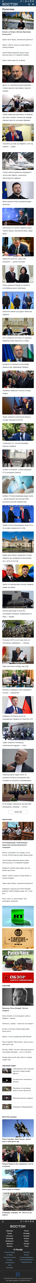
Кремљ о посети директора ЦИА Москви (16, 1037)
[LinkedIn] (30, 1)
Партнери (26, 1252)
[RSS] (3, 1)
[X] (23, 1)
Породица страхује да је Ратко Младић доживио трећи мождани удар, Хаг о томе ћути (17, 891)
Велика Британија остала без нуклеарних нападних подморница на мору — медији (17, 614)
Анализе (9, 1246)
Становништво (9, 1262)
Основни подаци (9, 1252)
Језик (9, 1265)
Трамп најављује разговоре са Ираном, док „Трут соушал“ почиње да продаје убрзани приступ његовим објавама (18, 117)
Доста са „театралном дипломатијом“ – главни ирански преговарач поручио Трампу (18, 88)
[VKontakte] (28, 1)
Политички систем (9, 1257)
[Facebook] (21, 1)
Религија (9, 1260)
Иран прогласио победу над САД (15, 666)
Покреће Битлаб (26, 1262)
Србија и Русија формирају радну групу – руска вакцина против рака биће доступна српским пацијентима (18, 499)
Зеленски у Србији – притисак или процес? (18, 1023)
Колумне (26, 1236)
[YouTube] (26, 1)
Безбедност (10, 1241)
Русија (9, 1233)
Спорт (26, 1246)
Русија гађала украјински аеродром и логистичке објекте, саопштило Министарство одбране (17, 175)
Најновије (9, 1231)
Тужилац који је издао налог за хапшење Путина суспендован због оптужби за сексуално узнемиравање (17, 777)
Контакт (26, 1255)
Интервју (26, 1233)
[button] (33, 4)
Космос (26, 1238)
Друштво (10, 1243)
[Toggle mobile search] (29, 4)
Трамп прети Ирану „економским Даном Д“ (17, 39)
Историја (9, 1255)
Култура (26, 1243)
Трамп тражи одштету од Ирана (13, 60)
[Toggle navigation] (32, 4)
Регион (26, 1231)
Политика (9, 1236)
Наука (26, 1241)
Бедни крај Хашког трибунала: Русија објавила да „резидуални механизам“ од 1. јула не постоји (17, 558)
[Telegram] (33, 1)
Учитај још (18, 812)
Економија (9, 1238)
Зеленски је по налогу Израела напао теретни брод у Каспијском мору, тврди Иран (18, 231)
